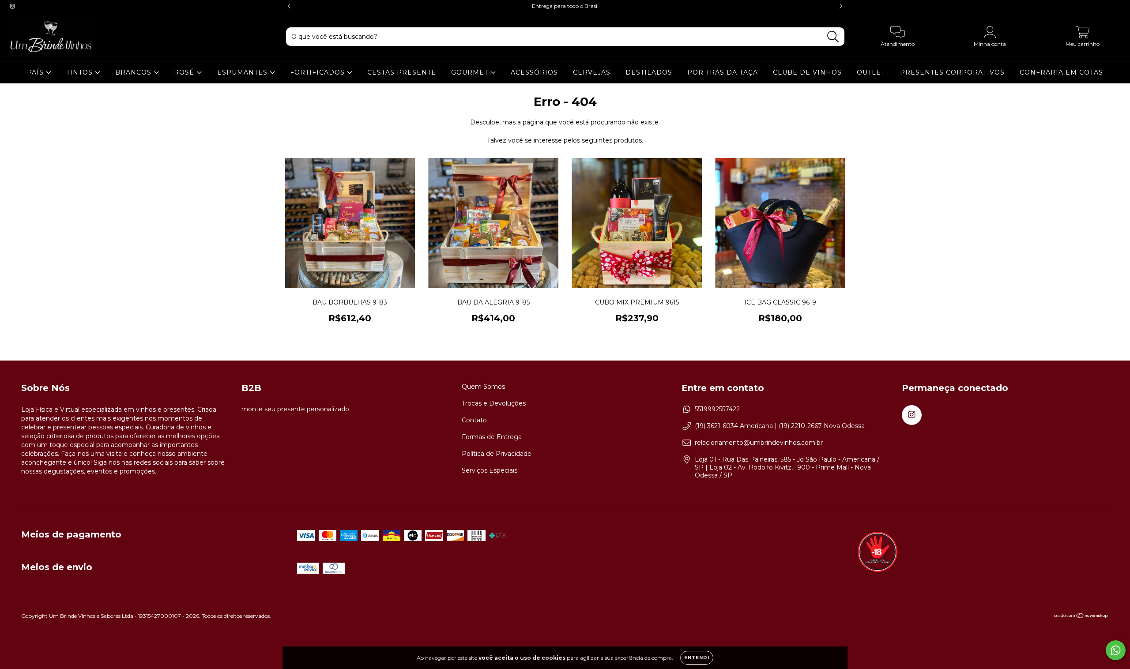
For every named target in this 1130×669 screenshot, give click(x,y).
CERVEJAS (591, 72)
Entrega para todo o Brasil (565, 6)
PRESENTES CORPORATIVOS (952, 72)
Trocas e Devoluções (494, 403)
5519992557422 (717, 409)
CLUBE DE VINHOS (807, 72)
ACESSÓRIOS (534, 72)
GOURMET (470, 72)
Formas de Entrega (492, 437)
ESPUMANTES (243, 72)
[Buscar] (833, 36)
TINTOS (80, 72)
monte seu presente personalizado (295, 409)
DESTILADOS (648, 72)
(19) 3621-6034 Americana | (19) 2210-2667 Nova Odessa (780, 426)
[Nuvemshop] (1081, 616)
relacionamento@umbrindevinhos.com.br (759, 443)
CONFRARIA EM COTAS (1061, 72)
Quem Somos (483, 387)
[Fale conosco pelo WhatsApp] (1116, 650)
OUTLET (871, 72)
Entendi (696, 658)
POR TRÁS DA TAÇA (722, 72)
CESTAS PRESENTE (401, 72)
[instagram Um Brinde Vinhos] (12, 6)
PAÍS (36, 72)
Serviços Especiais (489, 470)
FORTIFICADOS (318, 72)
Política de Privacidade (496, 454)
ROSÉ (185, 72)
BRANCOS (134, 72)
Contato (474, 420)
